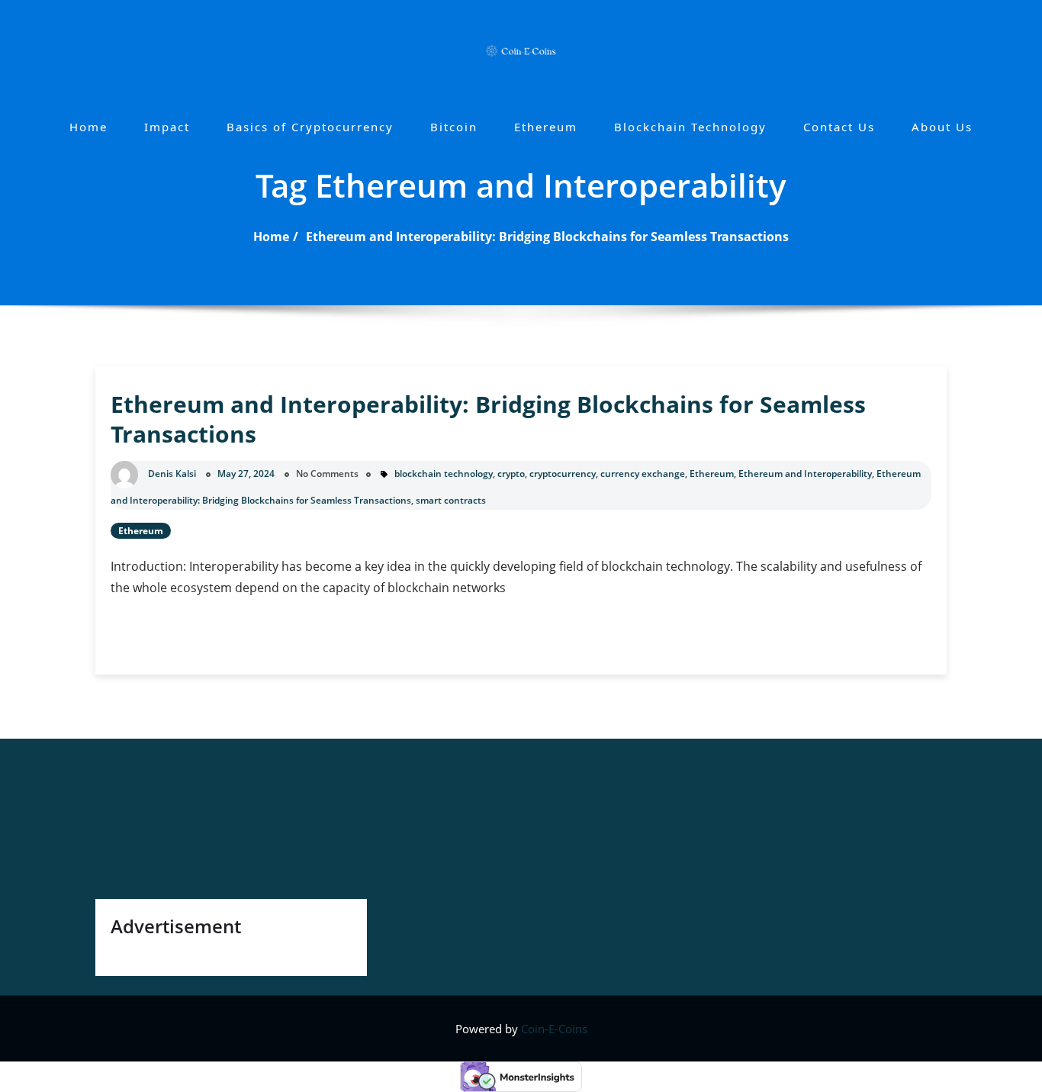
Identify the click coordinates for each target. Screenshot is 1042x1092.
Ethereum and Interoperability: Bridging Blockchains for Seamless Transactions (547, 236)
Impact (167, 126)
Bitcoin (454, 126)
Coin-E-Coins (554, 1028)
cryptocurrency (562, 473)
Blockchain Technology (690, 126)
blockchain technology (443, 473)
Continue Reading (200, 637)
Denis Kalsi (172, 473)
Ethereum (545, 126)
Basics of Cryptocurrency (310, 126)
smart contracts (451, 500)
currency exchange (642, 473)
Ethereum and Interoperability (805, 473)
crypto (511, 473)
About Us (942, 126)
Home (88, 126)
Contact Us (839, 126)
